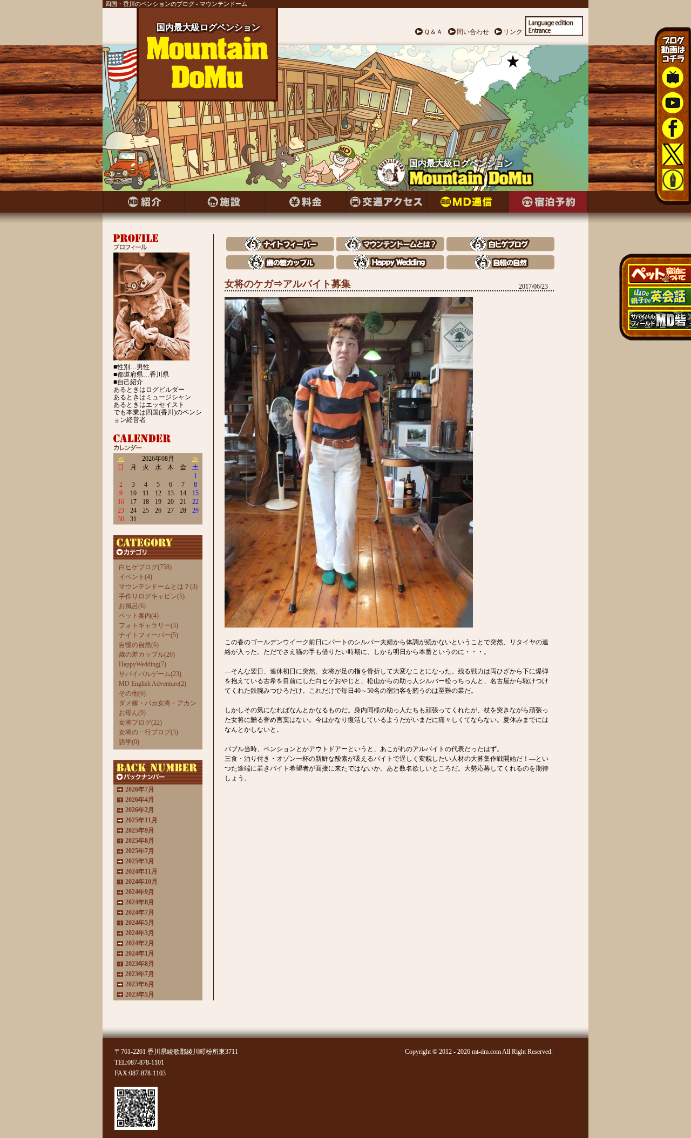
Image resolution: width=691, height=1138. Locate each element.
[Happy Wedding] (390, 267)
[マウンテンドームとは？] (390, 249)
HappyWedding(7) (142, 664)
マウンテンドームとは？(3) (158, 586)
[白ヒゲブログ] (500, 249)
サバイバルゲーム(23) (150, 674)
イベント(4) (135, 577)
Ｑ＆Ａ (433, 32)
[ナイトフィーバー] (280, 249)
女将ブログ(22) (140, 722)
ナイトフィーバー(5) (148, 635)
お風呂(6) (132, 606)
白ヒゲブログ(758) (145, 567)
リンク (513, 32)
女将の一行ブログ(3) (148, 732)
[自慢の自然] (500, 267)
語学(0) (129, 742)
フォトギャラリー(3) (148, 625)
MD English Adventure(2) (152, 683)
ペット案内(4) (139, 615)
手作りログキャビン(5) (152, 596)
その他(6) (132, 693)
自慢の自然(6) (139, 645)
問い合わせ (473, 32)
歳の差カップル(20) (147, 654)
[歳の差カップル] (280, 267)
